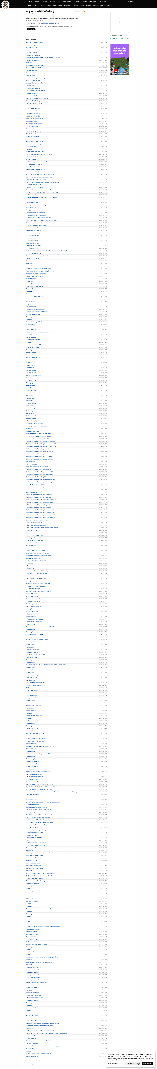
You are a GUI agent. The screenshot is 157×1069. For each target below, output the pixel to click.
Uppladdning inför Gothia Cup (34, 106)
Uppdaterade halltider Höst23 (34, 776)
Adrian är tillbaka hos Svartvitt (34, 42)
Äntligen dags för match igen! (34, 967)
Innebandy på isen (31, 677)
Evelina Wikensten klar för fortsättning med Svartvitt (40, 174)
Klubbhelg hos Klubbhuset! (33, 538)
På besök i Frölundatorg (32, 649)
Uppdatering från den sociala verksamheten (38, 809)
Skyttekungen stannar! (32, 47)
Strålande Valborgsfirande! (33, 606)
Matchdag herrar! (31, 629)
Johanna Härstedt (31, 403)
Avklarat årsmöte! (31, 812)
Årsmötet (28, 210)
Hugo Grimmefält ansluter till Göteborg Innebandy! (40, 571)
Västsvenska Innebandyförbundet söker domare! (40, 1031)
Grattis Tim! (29, 63)
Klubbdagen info (30, 624)
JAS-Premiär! (29, 1013)
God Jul (28, 688)
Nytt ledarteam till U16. (32, 848)
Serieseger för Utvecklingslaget (35, 73)
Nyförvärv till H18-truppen (33, 200)
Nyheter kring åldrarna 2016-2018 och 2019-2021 (39, 154)
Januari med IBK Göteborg (33, 88)
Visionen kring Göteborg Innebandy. (36, 830)
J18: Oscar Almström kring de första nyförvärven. (39, 505)
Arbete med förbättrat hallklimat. (35, 995)
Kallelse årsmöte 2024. (32, 576)
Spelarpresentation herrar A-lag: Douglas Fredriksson (41, 500)
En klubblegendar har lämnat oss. (35, 682)
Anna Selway (29, 395)
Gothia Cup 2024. (31, 680)
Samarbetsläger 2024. (32, 594)
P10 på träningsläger (32, 134)
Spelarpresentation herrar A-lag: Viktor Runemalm (40, 477)
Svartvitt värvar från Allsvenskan (35, 172)
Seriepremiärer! (30, 461)
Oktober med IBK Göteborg (33, 113)
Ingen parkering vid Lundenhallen (35, 90)
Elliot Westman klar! (31, 568)
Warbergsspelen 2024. (32, 611)
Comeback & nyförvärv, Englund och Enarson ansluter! (41, 787)
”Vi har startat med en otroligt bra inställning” (38, 433)
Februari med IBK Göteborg (33, 80)
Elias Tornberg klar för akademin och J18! (37, 553)
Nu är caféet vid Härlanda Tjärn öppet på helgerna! (40, 271)
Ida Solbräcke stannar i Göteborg (35, 212)
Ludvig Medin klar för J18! (33, 601)
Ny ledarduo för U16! (32, 202)
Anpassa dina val (113, 1063)
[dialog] (130, 1059)
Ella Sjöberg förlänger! (32, 240)
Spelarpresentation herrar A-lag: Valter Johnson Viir (40, 510)
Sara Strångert (30, 406)
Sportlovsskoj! (30, 898)
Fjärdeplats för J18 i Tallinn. (33, 245)
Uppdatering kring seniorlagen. (34, 868)
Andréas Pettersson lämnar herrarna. (36, 944)
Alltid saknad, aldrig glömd (33, 253)
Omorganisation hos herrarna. (34, 634)
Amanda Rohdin (30, 385)
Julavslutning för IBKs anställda (34, 690)
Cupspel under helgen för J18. (34, 599)
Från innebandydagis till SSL (34, 421)
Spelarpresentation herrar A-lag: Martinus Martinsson (41, 517)
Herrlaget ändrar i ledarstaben (34, 111)
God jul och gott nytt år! (32, 942)
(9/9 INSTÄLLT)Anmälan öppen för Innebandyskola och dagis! (43, 802)
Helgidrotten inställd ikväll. (33, 357)
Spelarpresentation (31, 416)
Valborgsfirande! (31, 609)
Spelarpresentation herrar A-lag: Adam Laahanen (40, 474)
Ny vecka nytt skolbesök (33, 728)
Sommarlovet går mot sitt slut (34, 45)
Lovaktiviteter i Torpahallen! (34, 939)
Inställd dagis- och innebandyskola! (36, 525)
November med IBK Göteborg (34, 108)
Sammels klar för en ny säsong (34, 187)
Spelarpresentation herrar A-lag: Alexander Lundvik (40, 441)
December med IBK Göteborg (34, 96)
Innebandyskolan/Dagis (65, 1)
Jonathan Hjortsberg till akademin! (35, 550)
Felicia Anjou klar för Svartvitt (34, 164)
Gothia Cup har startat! (32, 934)
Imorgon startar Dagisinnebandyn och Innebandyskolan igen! (43, 926)
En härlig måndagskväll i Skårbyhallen (36, 83)
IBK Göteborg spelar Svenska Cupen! (36, 162)
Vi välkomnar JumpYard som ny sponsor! (37, 639)
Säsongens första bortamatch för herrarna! (38, 771)
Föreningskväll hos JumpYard (34, 129)
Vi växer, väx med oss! (32, 596)
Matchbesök (29, 299)
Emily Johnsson (30, 367)
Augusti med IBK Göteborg (40, 11)
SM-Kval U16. (29, 428)
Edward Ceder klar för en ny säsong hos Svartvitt (39, 177)
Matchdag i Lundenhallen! (33, 980)
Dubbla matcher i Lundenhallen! (35, 296)
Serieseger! (29, 289)
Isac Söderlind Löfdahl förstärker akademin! (38, 548)
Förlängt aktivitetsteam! (32, 804)
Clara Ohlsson (30, 388)
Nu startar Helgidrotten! (32, 530)
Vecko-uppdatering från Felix (34, 774)
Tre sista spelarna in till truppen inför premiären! (39, 784)
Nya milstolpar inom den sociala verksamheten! (39, 909)
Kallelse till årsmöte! (31, 835)
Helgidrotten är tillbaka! (32, 929)
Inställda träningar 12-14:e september (36, 139)
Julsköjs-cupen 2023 (31, 698)
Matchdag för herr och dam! (34, 652)
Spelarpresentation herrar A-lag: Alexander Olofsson (41, 472)
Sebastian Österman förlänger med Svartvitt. (38, 190)
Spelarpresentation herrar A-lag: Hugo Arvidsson (39, 459)
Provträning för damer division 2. (35, 855)
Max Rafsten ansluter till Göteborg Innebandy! (39, 815)
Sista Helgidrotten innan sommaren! (36, 845)
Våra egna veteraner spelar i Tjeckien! (36, 733)
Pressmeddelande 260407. (33, 68)
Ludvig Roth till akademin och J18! (35, 484)
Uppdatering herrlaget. (32, 827)
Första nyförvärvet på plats (33, 184)
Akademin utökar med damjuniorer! (36, 273)
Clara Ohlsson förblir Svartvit (34, 167)
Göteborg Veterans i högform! (34, 423)
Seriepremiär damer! (32, 779)
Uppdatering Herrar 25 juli (33, 52)
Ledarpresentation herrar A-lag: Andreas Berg (39, 436)
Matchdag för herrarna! (32, 766)
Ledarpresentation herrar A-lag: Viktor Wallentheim (40, 439)
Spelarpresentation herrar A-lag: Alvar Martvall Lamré (41, 446)
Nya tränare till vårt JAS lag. (33, 858)
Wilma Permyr (30, 413)
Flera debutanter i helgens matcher (36, 309)
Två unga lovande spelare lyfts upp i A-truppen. (39, 789)
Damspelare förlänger (32, 126)
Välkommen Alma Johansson (34, 238)
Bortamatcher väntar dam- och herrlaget (37, 312)
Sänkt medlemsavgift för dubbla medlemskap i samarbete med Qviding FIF (46, 251)
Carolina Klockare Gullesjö (33, 375)
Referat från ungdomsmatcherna (35, 276)
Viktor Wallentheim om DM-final (35, 345)
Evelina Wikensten (31, 408)
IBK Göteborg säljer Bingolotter (34, 721)
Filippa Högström (30, 365)
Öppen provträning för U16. (33, 558)
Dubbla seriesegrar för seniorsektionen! (37, 863)
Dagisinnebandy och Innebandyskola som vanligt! (40, 746)
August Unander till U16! (32, 543)
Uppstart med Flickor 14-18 (33, 157)
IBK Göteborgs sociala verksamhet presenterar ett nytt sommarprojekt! (45, 820)
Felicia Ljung (29, 383)
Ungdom (52, 1)
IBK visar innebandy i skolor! (34, 764)
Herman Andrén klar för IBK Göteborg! (36, 825)
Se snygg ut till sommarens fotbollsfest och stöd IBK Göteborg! (43, 57)
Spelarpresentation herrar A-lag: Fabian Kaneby (39, 502)
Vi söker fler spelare (31, 266)
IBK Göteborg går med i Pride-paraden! (37, 843)
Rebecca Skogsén (31, 372)
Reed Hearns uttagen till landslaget (36, 78)
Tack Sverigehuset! (31, 604)
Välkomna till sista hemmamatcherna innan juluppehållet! (42, 957)
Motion (77, 1)
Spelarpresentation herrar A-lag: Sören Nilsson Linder (41, 515)
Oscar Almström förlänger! (33, 50)
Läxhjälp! (28, 903)
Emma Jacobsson (31, 380)
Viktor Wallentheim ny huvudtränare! (36, 560)
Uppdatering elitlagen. (32, 901)
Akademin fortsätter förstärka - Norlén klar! (38, 583)
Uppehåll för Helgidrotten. (33, 235)
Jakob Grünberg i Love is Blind (34, 286)
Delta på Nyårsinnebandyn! (33, 685)
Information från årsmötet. (33, 566)
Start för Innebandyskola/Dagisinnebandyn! (38, 555)
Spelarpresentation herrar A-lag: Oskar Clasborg (39, 451)
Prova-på (28, 304)
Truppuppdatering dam (32, 243)
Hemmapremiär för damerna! (34, 1008)
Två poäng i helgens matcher (34, 314)
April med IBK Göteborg (32, 60)
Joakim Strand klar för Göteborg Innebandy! (38, 817)
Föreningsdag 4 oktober (32, 136)
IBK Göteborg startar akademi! (34, 619)
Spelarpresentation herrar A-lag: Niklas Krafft (38, 507)
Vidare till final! (30, 398)
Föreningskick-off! (31, 1038)
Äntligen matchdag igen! (32, 675)
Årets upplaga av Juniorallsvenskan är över (38, 294)
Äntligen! (28, 797)
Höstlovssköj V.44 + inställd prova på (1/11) (38, 754)
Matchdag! (29, 149)
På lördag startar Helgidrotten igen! (36, 141)
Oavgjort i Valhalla (31, 355)
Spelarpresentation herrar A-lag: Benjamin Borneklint (41, 479)
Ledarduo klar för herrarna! (33, 1036)
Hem (31, 1)
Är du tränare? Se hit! (32, 563)
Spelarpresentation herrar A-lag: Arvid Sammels (39, 456)
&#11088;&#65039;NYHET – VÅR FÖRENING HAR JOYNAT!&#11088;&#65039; (46, 665)
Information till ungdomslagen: (34, 997)
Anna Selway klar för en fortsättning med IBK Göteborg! (41, 220)
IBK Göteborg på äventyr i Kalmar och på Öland (39, 218)
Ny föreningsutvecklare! (32, 794)
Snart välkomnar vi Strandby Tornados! (37, 520)
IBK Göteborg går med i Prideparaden (36, 578)
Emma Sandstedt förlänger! (33, 233)
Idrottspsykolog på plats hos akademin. (37, 426)
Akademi (44, 1)
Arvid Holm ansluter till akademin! (35, 586)
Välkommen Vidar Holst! (32, 431)
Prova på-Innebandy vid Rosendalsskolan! (38, 1041)
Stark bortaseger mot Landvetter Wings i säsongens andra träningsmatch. (46, 1033)
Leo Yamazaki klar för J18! (33, 588)
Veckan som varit (31, 337)
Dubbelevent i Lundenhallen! (34, 970)
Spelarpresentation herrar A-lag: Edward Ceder (39, 469)
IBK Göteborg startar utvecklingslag (36, 215)
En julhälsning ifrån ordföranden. (35, 103)
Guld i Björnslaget (31, 146)
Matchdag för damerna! (32, 761)
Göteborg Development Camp (34, 832)
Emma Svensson (30, 378)
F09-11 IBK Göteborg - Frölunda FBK (35, 655)
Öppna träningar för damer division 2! (36, 807)
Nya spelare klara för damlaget (34, 123)
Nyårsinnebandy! (31, 937)
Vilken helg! (29, 284)
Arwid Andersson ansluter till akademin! (37, 466)
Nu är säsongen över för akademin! (36, 225)
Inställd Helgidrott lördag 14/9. (34, 522)
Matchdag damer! (31, 616)
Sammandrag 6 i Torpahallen (34, 621)
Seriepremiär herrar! (32, 782)
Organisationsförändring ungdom (35, 65)
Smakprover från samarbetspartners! (36, 982)
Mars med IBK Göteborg (32, 70)
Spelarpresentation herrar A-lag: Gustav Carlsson (40, 454)
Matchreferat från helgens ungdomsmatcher (38, 268)
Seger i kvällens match (32, 347)
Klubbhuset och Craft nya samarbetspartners (38, 1053)
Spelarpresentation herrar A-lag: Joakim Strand (39, 494)
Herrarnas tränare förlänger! (34, 837)
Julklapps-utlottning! (31, 695)
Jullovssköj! (29, 334)
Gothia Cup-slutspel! (31, 931)
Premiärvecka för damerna (33, 131)
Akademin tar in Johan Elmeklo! (34, 533)
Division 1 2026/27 (31, 85)
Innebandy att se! (31, 390)
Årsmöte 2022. (30, 1048)
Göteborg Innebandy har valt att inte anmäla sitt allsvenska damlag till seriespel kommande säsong (53, 853)
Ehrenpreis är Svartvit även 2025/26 (36, 179)
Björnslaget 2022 (30, 1028)
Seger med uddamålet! (32, 360)
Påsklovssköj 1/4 (31, 614)
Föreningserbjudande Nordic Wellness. (37, 738)
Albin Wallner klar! (31, 545)
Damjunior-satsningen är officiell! (35, 223)
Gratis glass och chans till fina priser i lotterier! (39, 876)
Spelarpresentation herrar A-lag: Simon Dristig (39, 482)
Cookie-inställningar (28, 1064)
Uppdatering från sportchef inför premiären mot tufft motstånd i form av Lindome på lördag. (51, 792)
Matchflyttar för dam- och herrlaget (36, 393)
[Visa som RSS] (84, 11)
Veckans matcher (31, 159)
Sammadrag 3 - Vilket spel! (33, 705)
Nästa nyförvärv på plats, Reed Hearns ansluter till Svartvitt (42, 182)
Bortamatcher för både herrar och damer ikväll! (39, 962)
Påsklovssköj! (30, 263)
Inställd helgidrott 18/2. (32, 891)
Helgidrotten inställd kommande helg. (36, 878)
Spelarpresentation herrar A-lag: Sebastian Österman (41, 449)
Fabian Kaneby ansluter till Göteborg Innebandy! (39, 822)
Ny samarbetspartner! (32, 93)
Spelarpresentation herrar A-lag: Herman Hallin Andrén (41, 444)
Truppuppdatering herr (32, 261)
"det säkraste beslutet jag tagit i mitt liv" (37, 256)
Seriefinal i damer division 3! (34, 865)
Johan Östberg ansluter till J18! (34, 540)
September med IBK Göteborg (34, 118)
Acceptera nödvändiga (133, 1064)
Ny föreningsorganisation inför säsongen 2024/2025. (40, 627)
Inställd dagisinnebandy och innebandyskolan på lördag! (42, 527)
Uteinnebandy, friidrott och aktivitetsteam (37, 573)
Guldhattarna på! (31, 278)
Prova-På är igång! (31, 759)
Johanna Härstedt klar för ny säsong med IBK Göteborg (41, 197)
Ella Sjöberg (29, 411)
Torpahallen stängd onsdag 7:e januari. (37, 98)
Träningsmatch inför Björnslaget (35, 151)
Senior (37, 1)
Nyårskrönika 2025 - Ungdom (34, 101)
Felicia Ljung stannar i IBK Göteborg (36, 205)
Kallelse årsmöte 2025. (32, 228)
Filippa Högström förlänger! (33, 230)
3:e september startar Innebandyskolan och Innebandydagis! (43, 1046)
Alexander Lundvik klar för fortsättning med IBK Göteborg (42, 192)
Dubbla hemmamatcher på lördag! (35, 881)
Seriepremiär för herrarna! (33, 1018)
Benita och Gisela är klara (33, 121)
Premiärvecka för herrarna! (33, 1020)
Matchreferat (30, 281)
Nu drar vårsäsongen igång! (34, 322)
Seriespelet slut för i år (32, 258)
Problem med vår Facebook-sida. (35, 741)
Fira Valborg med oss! (32, 248)
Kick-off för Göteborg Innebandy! (35, 535)
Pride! (27, 840)
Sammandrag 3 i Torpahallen (34, 715)
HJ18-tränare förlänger (32, 195)
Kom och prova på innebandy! (34, 919)
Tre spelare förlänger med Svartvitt (36, 169)
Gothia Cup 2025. (31, 327)
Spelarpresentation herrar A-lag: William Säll (38, 497)
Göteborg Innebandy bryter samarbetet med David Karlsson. (43, 1023)
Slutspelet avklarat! (31, 324)
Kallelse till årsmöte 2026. (33, 55)
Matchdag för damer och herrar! (35, 642)
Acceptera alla (147, 1064)
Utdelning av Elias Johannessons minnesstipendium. (40, 873)
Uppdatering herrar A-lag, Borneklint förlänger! (39, 591)
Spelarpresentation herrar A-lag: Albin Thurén (38, 487)
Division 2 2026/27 (31, 75)
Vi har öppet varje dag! (32, 975)
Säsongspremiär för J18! (32, 492)
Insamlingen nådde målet (33, 116)
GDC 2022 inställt (30, 1051)
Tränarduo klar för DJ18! (32, 207)
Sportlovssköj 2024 (31, 657)
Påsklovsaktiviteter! (31, 860)
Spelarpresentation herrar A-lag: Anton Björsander (40, 512)
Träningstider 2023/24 (32, 799)
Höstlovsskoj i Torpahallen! (33, 977)
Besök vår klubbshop (32, 1056)
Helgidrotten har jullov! (32, 952)
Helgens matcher (31, 301)
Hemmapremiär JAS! (31, 464)
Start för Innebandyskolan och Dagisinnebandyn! (39, 1025)
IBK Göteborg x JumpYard (33, 339)
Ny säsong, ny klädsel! (32, 1043)
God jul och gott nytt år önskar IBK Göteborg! (38, 332)
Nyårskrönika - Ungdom (32, 329)
